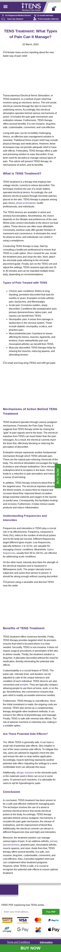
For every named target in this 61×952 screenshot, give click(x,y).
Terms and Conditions (18, 942)
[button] (5, 6)
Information (46, 942)
